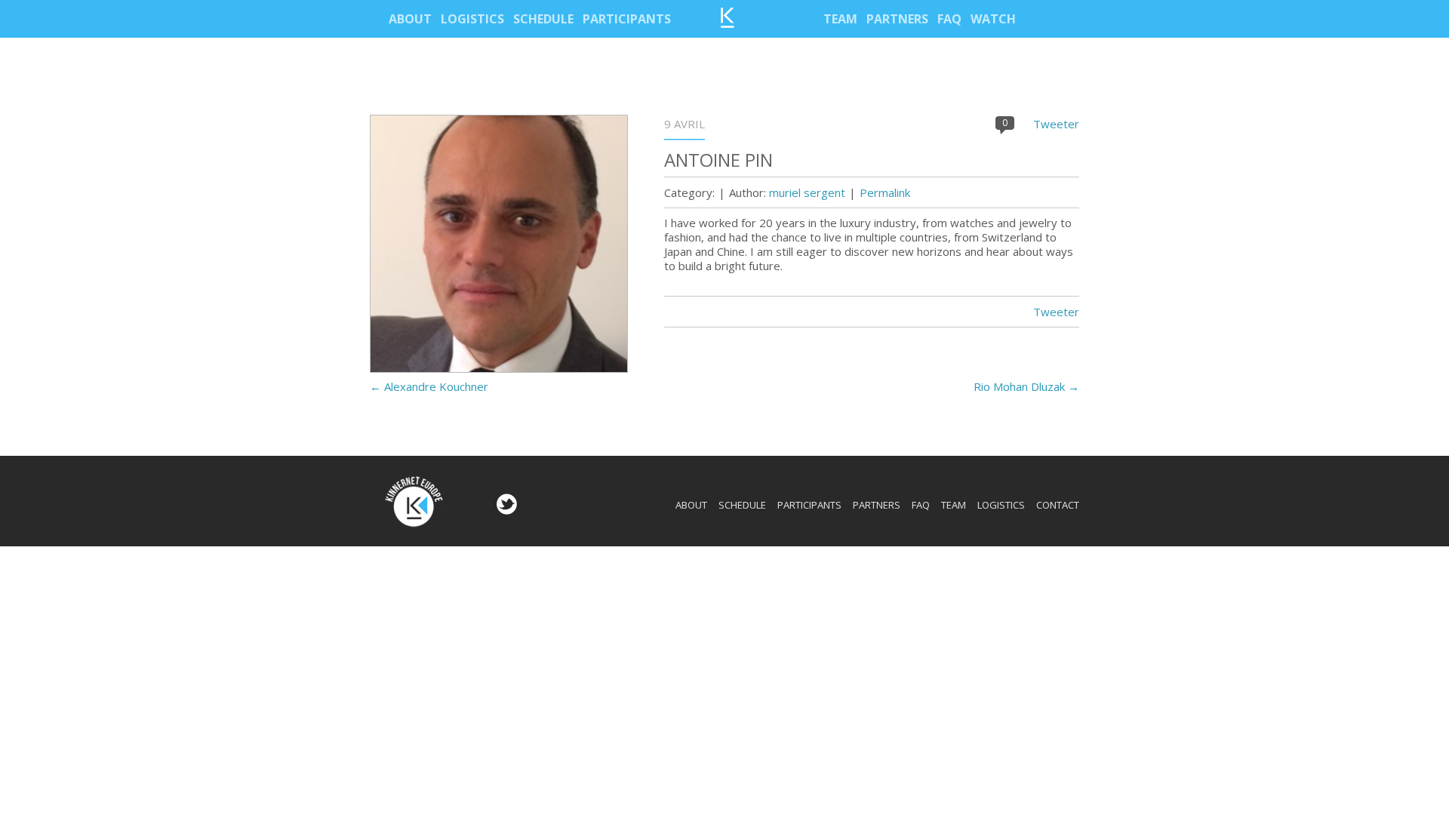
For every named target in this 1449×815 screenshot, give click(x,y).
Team (840, 19)
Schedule (543, 19)
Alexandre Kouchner (429, 386)
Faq (949, 19)
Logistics (472, 19)
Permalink (885, 192)
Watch (993, 19)
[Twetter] (505, 510)
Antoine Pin (718, 159)
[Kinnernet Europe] (727, 23)
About (410, 19)
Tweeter (1056, 123)
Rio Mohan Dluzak (1026, 386)
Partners (897, 19)
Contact (1057, 505)
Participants (627, 19)
